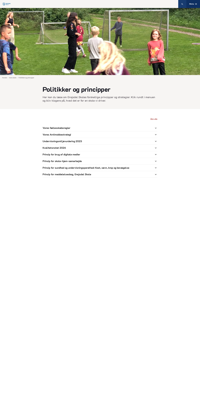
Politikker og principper (26, 78)
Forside (4, 78)
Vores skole (12, 78)
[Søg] (182, 4)
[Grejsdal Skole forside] (6, 4)
